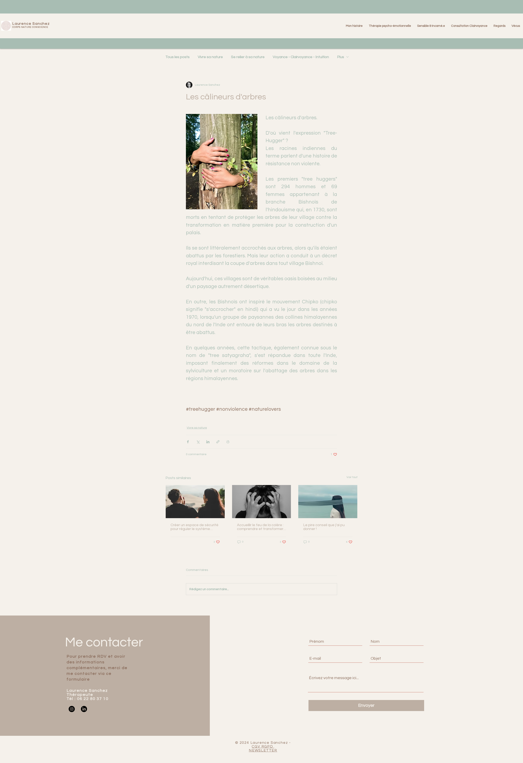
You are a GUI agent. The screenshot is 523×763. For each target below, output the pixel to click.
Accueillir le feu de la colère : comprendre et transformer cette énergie (260, 527)
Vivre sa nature (210, 57)
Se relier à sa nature (248, 57)
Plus (340, 57)
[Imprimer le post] (228, 442)
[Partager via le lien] (218, 442)
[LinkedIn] (84, 709)
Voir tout (352, 477)
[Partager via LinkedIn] (208, 442)
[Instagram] (72, 709)
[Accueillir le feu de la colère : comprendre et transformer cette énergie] (261, 501)
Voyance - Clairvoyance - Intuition (301, 57)
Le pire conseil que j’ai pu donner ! (324, 527)
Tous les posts (177, 57)
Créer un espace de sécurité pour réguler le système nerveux (194, 527)
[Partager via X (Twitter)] (198, 442)
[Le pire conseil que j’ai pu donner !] (327, 501)
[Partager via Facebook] (188, 442)
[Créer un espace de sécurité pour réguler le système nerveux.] (195, 501)
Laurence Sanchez (31, 24)
